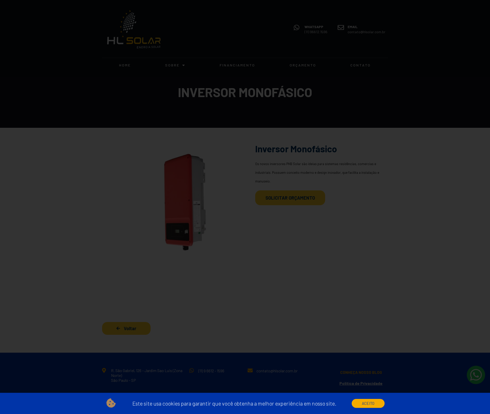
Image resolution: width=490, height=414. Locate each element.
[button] (368, 403)
